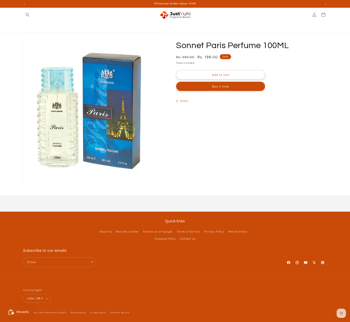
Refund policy (78, 312)
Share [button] (184, 100)
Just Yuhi (38, 312)
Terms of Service (188, 231)
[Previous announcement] (24, 4)
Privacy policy (98, 312)
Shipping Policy (165, 238)
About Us (105, 231)
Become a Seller (127, 231)
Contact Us (187, 238)
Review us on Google (157, 231)
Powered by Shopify (55, 312)
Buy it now (220, 86)
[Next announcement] (325, 4)
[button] (27, 14)
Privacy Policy (214, 231)
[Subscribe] (91, 262)
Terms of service (119, 312)
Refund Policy (238, 231)
